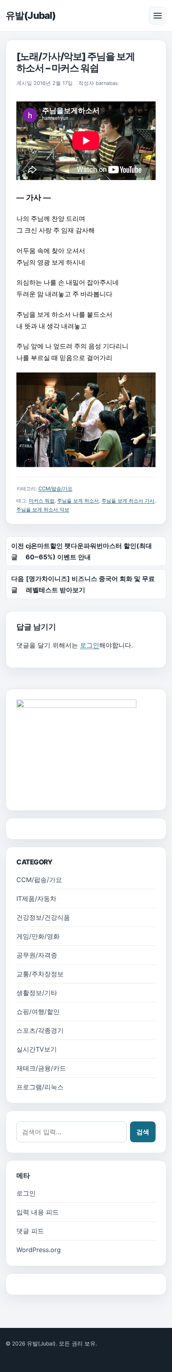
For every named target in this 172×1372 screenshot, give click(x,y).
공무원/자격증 (36, 955)
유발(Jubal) (31, 15)
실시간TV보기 (36, 1049)
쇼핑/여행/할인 (38, 1012)
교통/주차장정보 (40, 974)
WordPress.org (38, 1250)
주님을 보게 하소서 (78, 501)
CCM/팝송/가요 (55, 489)
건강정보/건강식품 (43, 917)
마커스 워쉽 (41, 501)
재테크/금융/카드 (41, 1068)
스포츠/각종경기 (40, 1030)
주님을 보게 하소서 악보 (42, 509)
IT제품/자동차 (36, 898)
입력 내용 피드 (37, 1212)
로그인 (89, 645)
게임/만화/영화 (38, 936)
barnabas (107, 83)
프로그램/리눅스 (40, 1087)
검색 (142, 1132)
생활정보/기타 (36, 993)
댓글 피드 (30, 1231)
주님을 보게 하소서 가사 (128, 501)
